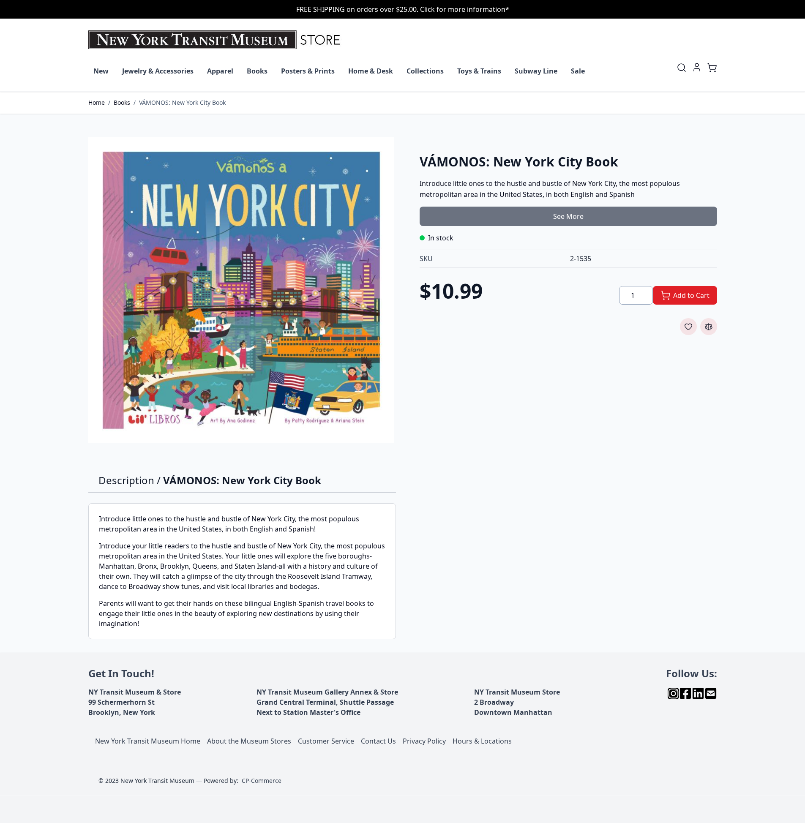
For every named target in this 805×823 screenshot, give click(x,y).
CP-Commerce (261, 781)
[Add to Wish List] (688, 326)
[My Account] (697, 67)
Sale (578, 71)
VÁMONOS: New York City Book (182, 102)
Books (257, 71)
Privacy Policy (424, 741)
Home (96, 102)
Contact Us (378, 741)
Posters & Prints (308, 71)
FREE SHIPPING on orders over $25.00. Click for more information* (402, 9)
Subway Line (536, 71)
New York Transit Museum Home (147, 741)
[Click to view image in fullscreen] (241, 290)
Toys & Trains (479, 71)
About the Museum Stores (249, 741)
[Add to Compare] (708, 326)
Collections (425, 71)
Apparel (220, 71)
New (101, 71)
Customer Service (326, 741)
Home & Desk (370, 71)
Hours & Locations (482, 741)
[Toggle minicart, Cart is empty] (712, 67)
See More (568, 216)
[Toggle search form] (681, 67)
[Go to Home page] (216, 39)
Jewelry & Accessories (158, 71)
